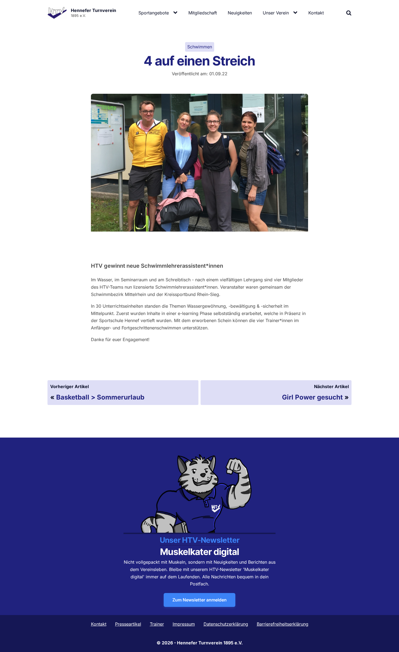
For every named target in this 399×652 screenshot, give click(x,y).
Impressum (184, 624)
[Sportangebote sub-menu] (176, 13)
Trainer (157, 624)
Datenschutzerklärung (226, 624)
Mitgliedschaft (202, 12)
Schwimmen (199, 46)
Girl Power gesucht (312, 397)
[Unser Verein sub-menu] (296, 13)
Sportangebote (153, 12)
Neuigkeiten (240, 12)
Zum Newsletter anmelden (199, 600)
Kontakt (316, 12)
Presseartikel (128, 624)
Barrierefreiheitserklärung (282, 624)
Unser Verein (276, 12)
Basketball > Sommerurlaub (100, 397)
